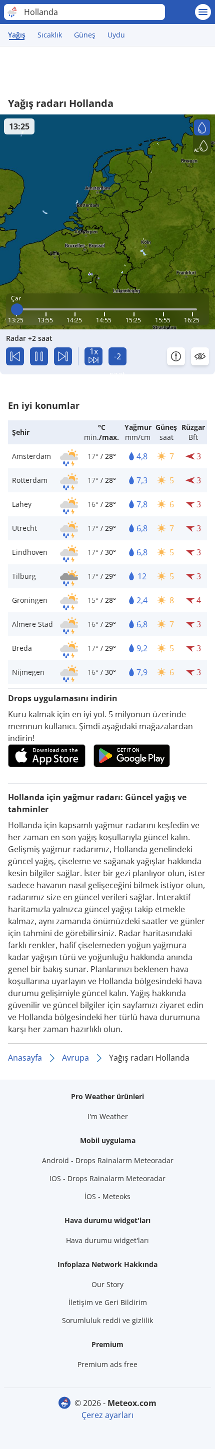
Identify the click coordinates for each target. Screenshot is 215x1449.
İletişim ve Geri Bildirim (107, 1302)
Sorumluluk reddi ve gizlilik (107, 1320)
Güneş (85, 34)
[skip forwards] (63, 356)
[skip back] (15, 356)
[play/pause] (39, 356)
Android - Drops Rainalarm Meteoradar (108, 1160)
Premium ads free (108, 1364)
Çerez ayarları (108, 1415)
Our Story (108, 1284)
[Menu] (203, 12)
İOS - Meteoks (107, 1196)
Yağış (17, 34)
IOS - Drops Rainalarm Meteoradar (108, 1178)
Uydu (116, 34)
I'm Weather (108, 1116)
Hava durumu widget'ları (107, 1240)
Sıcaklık (50, 34)
